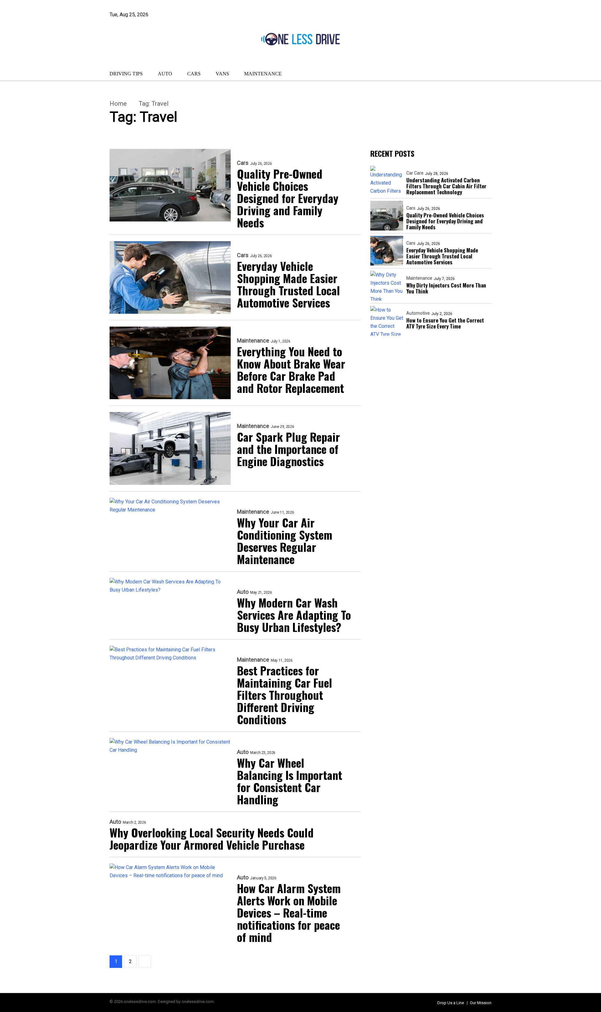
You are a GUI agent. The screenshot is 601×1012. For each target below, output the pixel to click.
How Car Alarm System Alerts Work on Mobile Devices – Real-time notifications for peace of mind (289, 912)
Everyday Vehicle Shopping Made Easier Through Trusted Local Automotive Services (288, 284)
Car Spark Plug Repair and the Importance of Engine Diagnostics (288, 448)
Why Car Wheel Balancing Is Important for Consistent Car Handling (289, 780)
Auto (165, 73)
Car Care (415, 173)
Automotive (418, 313)
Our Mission (480, 1003)
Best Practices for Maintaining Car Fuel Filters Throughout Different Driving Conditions (284, 694)
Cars (194, 73)
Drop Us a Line (450, 1003)
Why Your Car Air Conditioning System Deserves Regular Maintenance (284, 540)
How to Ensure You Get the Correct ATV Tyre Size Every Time (445, 323)
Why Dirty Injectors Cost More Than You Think (446, 288)
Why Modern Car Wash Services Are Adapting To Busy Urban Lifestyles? (294, 614)
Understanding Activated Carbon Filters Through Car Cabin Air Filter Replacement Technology (446, 186)
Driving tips (126, 73)
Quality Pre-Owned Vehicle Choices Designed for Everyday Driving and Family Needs (287, 197)
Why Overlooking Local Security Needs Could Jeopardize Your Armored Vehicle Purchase (212, 838)
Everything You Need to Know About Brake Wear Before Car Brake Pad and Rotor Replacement (291, 369)
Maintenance (263, 73)
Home (118, 103)
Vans (222, 73)
